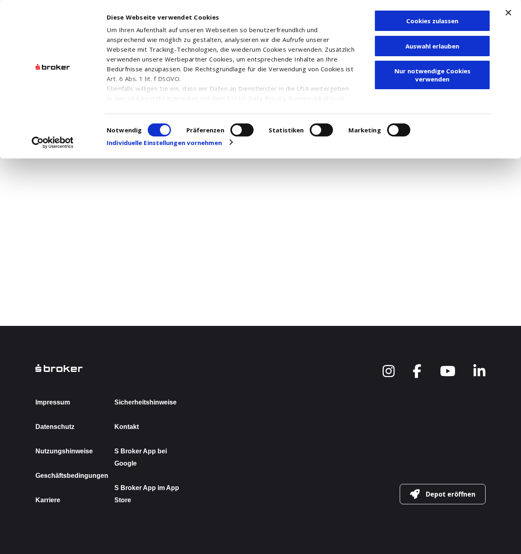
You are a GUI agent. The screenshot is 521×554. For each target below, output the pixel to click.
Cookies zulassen (432, 21)
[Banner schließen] (508, 12)
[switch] (242, 129)
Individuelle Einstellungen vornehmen (164, 142)
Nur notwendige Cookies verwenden (432, 75)
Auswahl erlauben (432, 46)
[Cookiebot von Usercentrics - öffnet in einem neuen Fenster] (52, 142)
